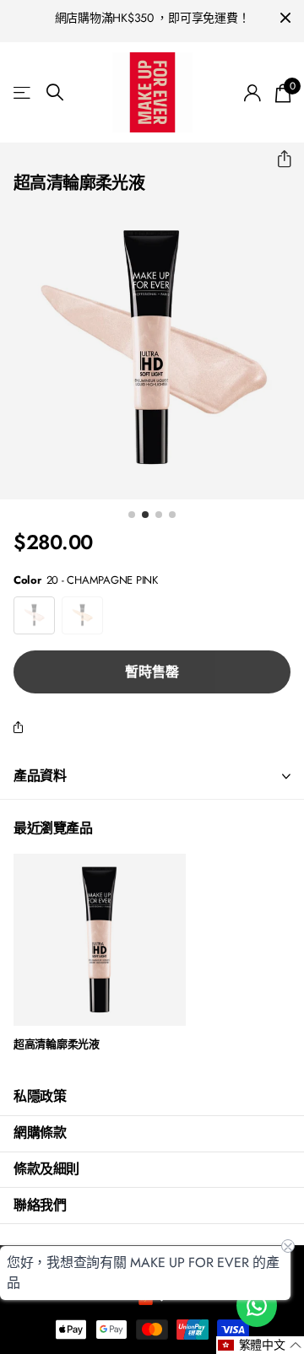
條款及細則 (46, 1169)
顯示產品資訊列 (23, 92)
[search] (54, 92)
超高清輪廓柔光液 (57, 1045)
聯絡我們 (40, 1205)
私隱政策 (40, 1096)
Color (86, 580)
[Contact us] (256, 1305)
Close (285, 18)
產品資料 (40, 775)
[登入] (253, 93)
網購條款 (40, 1132)
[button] (277, 159)
